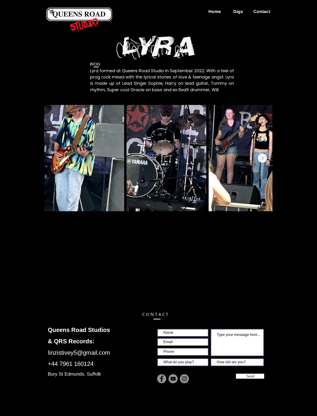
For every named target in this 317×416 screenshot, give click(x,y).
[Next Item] (262, 158)
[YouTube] (173, 378)
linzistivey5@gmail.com (79, 352)
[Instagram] (184, 378)
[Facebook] (161, 378)
